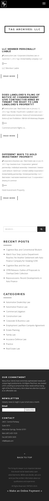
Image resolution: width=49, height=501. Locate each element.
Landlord (30, 112)
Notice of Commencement (32, 115)
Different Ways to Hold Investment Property (19, 155)
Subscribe (30, 409)
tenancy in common (9, 180)
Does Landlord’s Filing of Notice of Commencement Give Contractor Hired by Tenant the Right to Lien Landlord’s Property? (21, 99)
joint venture (7, 171)
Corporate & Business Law (27, 55)
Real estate (6, 177)
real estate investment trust (21, 177)
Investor (40, 167)
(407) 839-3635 (10, 437)
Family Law (11, 334)
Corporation (26, 164)
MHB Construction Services (12, 115)
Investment (32, 167)
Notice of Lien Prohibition (11, 118)
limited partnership (30, 174)
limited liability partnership (12, 174)
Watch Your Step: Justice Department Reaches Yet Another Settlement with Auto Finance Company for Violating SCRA (24, 257)
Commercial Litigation (15, 311)
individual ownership (19, 167)
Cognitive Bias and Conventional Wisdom (24, 249)
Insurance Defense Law (16, 339)
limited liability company (29, 59)
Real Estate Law (23, 108)
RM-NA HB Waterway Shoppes (33, 118)
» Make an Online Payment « (24, 490)
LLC (41, 59)
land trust (17, 171)
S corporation (37, 177)
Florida (13, 112)
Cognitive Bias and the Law (18, 265)
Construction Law (10, 55)
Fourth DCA (21, 112)
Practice (9, 344)
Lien (36, 112)
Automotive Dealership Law (18, 302)
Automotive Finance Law (16, 307)
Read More (9, 76)
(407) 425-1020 (11, 433)
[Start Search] (41, 229)
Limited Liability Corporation (32, 171)
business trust (15, 164)
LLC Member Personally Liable (19, 50)
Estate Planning (12, 330)
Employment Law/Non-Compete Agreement (25, 325)
